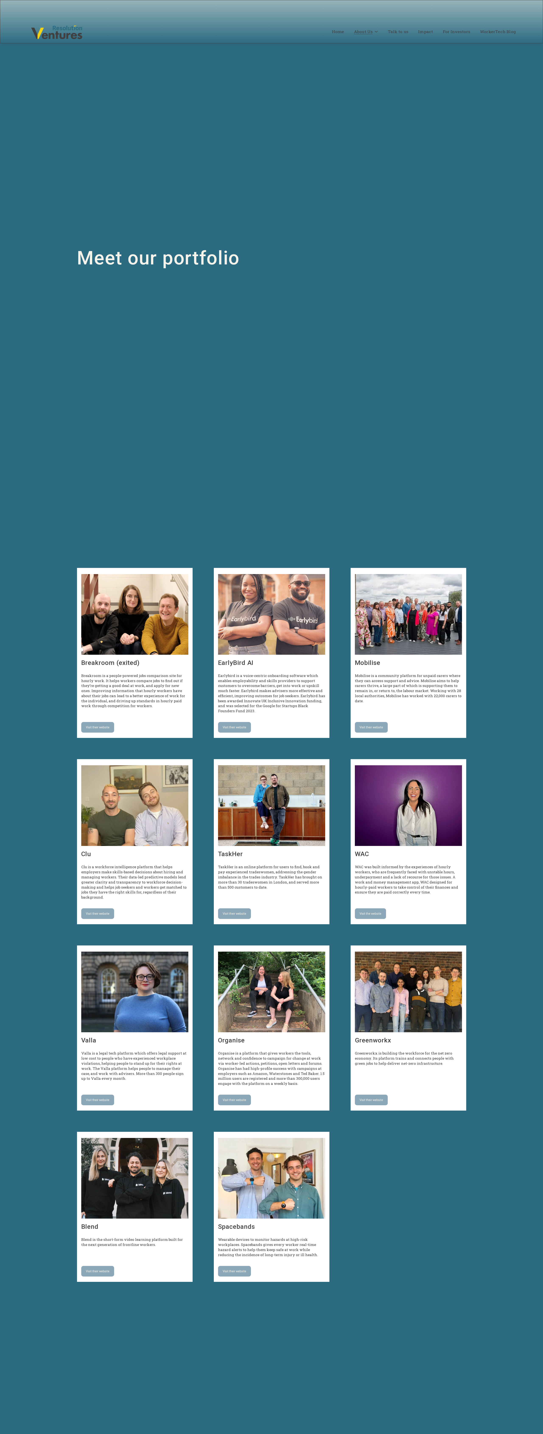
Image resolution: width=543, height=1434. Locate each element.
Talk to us (398, 31)
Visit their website (97, 727)
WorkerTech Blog (498, 31)
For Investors (456, 31)
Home (338, 31)
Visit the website (370, 913)
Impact (425, 31)
